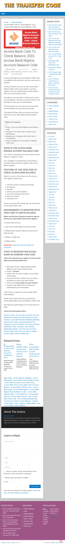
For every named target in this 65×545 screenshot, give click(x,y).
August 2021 (52, 192)
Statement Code (10, 327)
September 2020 (53, 221)
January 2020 (52, 237)
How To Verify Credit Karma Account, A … (54, 511)
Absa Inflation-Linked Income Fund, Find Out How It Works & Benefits (22, 363)
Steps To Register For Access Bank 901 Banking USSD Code (21, 142)
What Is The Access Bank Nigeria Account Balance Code (22, 128)
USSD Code (52, 124)
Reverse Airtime (25, 331)
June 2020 (51, 229)
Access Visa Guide (17, 324)
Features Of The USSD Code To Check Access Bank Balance (21, 133)
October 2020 (52, 218)
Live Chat (21, 329)
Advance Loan (9, 320)
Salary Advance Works (30, 317)
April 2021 (51, 202)
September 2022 (53, 157)
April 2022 (51, 171)
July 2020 (51, 226)
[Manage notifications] (61, 541)
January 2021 (52, 210)
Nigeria (22, 403)
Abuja (10, 378)
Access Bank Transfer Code (21, 396)
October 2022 (52, 155)
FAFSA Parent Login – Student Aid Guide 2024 (54, 74)
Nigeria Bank (31, 403)
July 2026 (51, 136)
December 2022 (53, 149)
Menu (3, 14)
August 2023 (52, 139)
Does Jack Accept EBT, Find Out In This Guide (54, 34)
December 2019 (53, 239)
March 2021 (52, 205)
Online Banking (15, 72)
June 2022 (51, 165)
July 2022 (51, 163)
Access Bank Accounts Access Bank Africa (19, 382)
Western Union (9, 315)
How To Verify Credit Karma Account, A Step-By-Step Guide (54, 27)
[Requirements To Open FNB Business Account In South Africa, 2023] (9, 351)
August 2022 (52, 160)
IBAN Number (20, 320)
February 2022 (52, 176)
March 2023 (52, 142)
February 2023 (52, 144)
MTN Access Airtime (32, 324)
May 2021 (51, 200)
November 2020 (53, 216)
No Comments (17, 74)
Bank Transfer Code (57, 542)
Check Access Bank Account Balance (17, 401)
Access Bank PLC (21, 394)
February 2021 (52, 208)
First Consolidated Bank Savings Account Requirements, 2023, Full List (34, 364)
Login (50, 108)
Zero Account (31, 329)
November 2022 (53, 152)
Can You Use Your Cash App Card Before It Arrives (54, 49)
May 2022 (51, 168)
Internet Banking (53, 106)
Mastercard (16, 317)
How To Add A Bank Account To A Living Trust (54, 56)
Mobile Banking (53, 111)
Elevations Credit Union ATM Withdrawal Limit (53, 63)
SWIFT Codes (52, 116)
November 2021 (53, 184)
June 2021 (51, 197)
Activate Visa (30, 315)
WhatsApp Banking (32, 320)
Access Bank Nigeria (20, 389)
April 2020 (51, 234)
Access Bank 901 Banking (22, 378)
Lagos (16, 403)
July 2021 (51, 194)
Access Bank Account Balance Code (26, 380)
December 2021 (53, 181)
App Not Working (25, 322)
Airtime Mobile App (22, 333)
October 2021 (52, 186)
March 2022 (52, 173)
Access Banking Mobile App (27, 399)
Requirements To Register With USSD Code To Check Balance (21, 137)
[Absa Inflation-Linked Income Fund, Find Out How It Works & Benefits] (22, 350)
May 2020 (51, 231)
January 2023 (52, 147)
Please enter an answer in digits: (16, 478)
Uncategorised (53, 122)
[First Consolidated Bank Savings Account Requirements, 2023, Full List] (35, 350)
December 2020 (53, 213)
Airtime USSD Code (11, 331)
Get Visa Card (20, 315)
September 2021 (53, 189)
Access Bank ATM (10, 385)
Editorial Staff (10, 69)
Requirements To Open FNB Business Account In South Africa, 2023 (8, 365)
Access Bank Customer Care (21, 387)
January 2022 (52, 179)
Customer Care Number (25, 327)
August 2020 (52, 223)
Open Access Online (11, 322)
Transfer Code (27, 72)
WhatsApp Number (11, 329)
